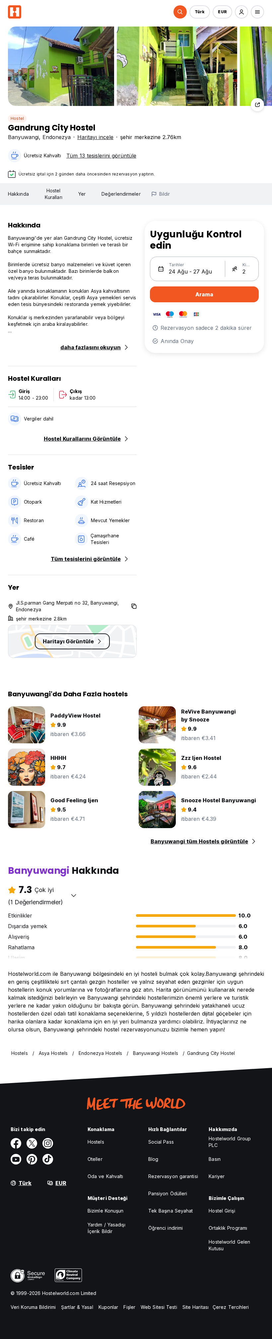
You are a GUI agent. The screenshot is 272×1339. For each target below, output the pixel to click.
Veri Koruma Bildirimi (33, 1307)
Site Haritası (195, 1307)
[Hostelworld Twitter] (32, 1143)
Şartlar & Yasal (77, 1307)
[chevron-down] (74, 895)
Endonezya (56, 137)
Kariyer (217, 1176)
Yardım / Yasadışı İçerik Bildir (106, 1228)
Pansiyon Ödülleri (167, 1193)
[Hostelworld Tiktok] (47, 1159)
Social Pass (161, 1142)
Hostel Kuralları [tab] (53, 194)
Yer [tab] (82, 194)
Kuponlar (108, 1307)
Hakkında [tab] (18, 194)
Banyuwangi (23, 137)
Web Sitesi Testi (159, 1307)
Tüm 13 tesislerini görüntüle (101, 155)
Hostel (17, 118)
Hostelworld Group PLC (230, 1142)
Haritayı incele (95, 137)
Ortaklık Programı (228, 1228)
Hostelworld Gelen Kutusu (229, 1245)
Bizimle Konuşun (106, 1211)
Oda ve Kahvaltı (105, 1176)
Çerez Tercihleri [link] (231, 1307)
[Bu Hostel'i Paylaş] (257, 104)
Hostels (96, 1142)
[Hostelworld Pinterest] (32, 1159)
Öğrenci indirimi (165, 1228)
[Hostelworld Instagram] (47, 1143)
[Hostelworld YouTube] (16, 1159)
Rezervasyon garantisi (173, 1176)
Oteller (95, 1159)
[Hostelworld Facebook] (16, 1143)
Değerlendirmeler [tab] (121, 194)
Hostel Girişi (222, 1211)
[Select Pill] (180, 12)
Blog (153, 1159)
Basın (215, 1159)
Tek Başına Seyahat (170, 1211)
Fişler (129, 1307)
